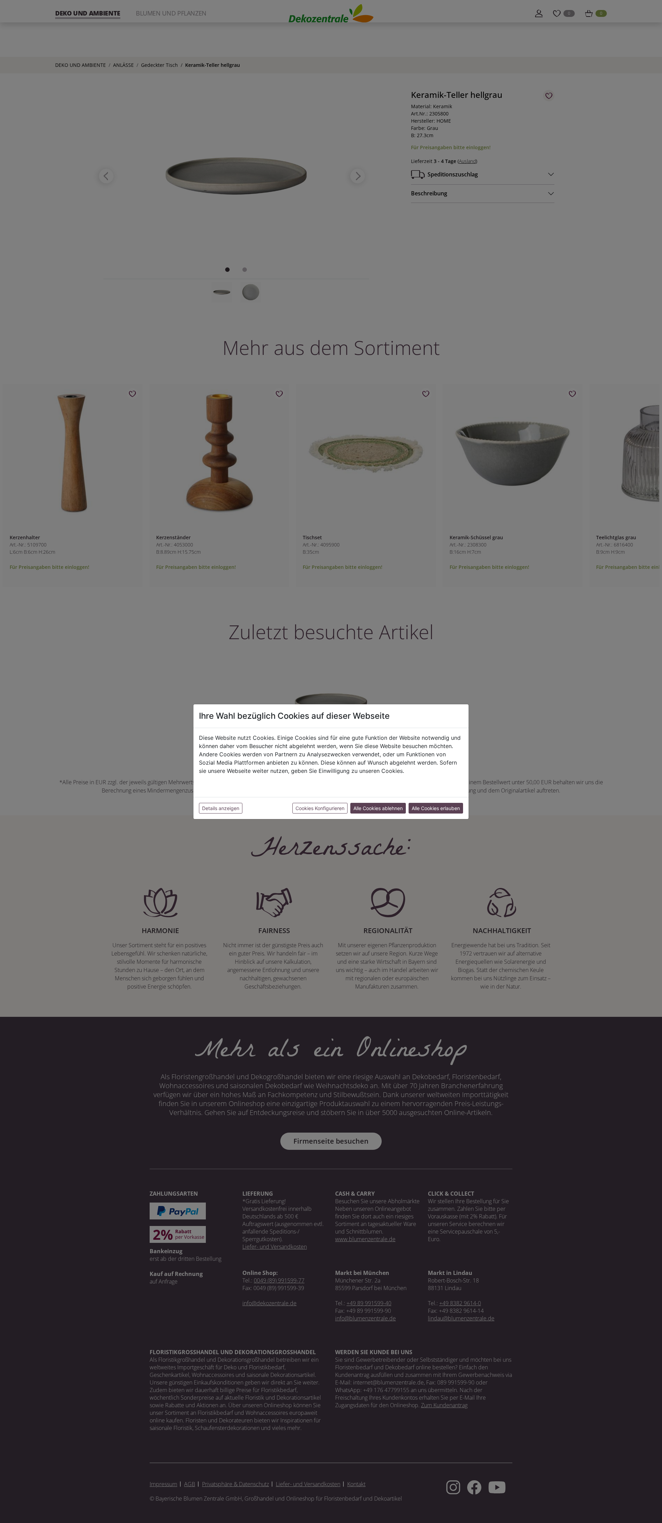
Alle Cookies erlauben (436, 808)
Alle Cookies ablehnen (378, 808)
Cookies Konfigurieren (319, 808)
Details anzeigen (220, 808)
